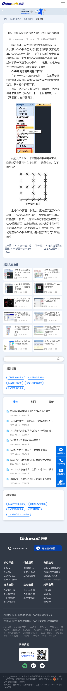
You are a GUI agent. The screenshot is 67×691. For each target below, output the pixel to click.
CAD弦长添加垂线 (36, 378)
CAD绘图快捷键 (49, 39)
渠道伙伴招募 (29, 598)
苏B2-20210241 (46, 679)
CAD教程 (21, 210)
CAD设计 (27, 630)
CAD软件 (31, 62)
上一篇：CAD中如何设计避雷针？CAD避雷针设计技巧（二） (18, 248)
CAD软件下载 (20, 627)
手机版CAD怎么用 (15, 378)
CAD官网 (25, 636)
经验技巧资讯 (9, 602)
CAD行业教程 (15, 19)
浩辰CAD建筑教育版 (52, 568)
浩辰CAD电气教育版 (52, 572)
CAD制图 (7, 627)
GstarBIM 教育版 (50, 576)
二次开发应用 (29, 576)
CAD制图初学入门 (30, 633)
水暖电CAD (28, 19)
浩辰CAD (7, 568)
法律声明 (7, 685)
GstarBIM (7, 572)
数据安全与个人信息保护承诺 (35, 685)
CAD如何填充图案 (15, 509)
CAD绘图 (34, 45)
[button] (31, 11)
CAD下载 (39, 228)
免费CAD (43, 627)
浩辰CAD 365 (9, 576)
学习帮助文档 (9, 594)
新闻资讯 (47, 602)
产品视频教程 (9, 598)
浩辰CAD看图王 (10, 580)
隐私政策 (17, 685)
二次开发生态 (29, 594)
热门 (33, 401)
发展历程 (47, 594)
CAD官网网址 (34, 509)
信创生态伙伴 (29, 590)
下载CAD (54, 627)
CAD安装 (48, 630)
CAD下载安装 (47, 633)
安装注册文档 (9, 590)
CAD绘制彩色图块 (15, 388)
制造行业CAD (29, 572)
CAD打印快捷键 (15, 383)
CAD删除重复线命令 (16, 504)
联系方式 (47, 598)
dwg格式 (52, 636)
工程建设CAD (29, 568)
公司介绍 (47, 590)
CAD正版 (32, 627)
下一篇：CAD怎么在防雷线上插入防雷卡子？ (48, 247)
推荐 (15, 401)
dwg (44, 636)
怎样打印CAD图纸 (37, 504)
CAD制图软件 (14, 633)
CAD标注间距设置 (34, 383)
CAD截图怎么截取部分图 (18, 515)
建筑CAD (16, 630)
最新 (51, 401)
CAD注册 (14, 636)
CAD (5, 19)
